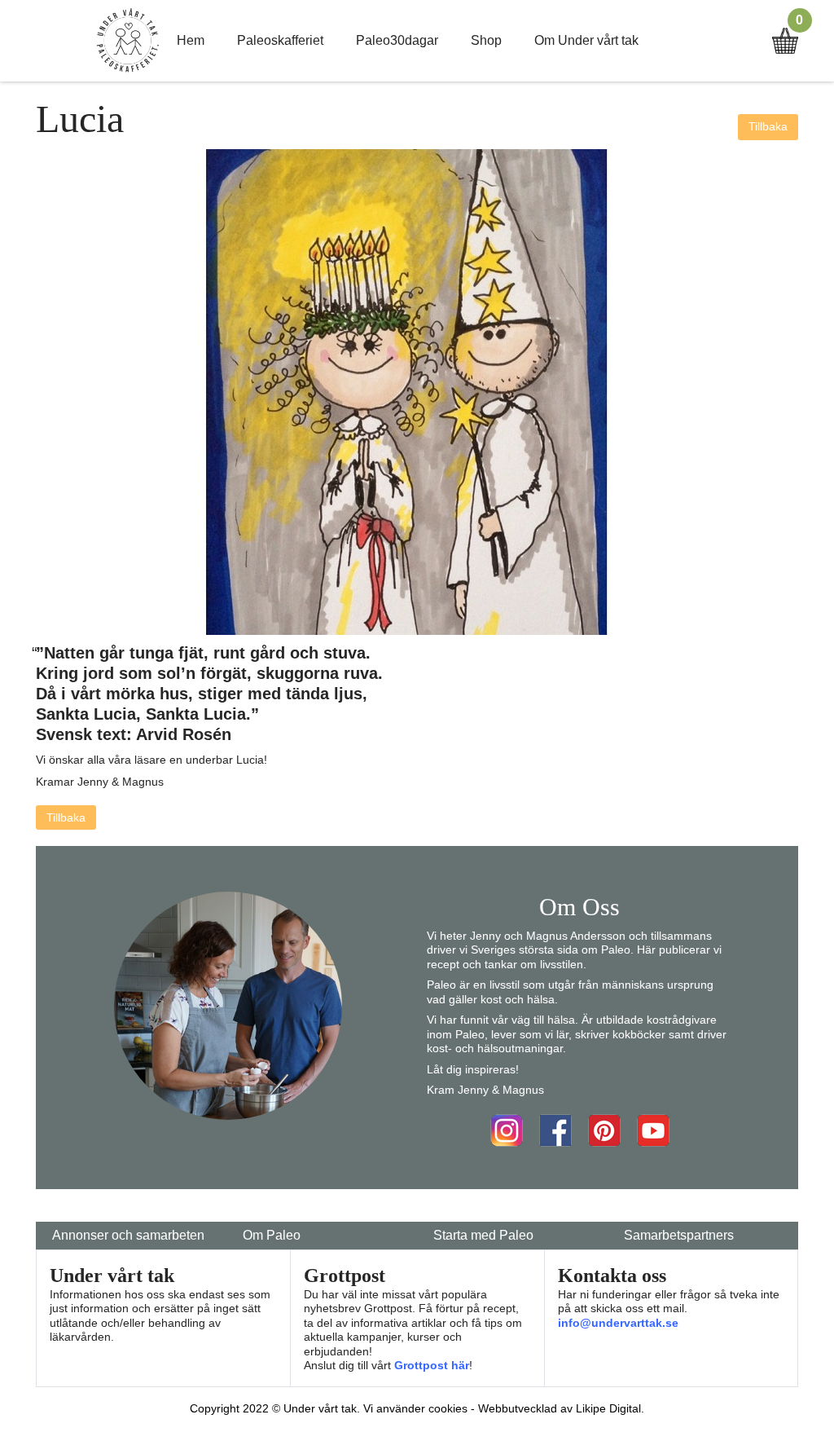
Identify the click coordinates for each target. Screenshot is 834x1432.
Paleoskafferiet (280, 40)
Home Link (127, 40)
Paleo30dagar (397, 40)
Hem (190, 40)
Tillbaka (768, 126)
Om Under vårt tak (586, 40)
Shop (486, 40)
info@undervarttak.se (618, 1322)
